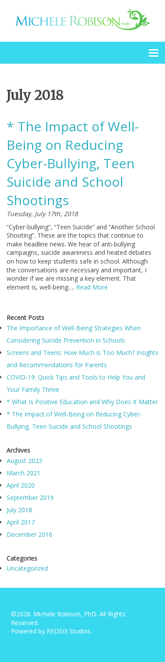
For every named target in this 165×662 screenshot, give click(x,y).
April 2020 (21, 485)
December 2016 (29, 534)
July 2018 (19, 510)
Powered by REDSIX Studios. (51, 631)
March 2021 (23, 473)
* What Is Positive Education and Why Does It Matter (82, 402)
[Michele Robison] (82, 18)
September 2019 (30, 497)
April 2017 (21, 522)
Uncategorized (27, 568)
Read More (92, 287)
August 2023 (24, 460)
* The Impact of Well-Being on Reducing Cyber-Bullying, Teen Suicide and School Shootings (73, 163)
